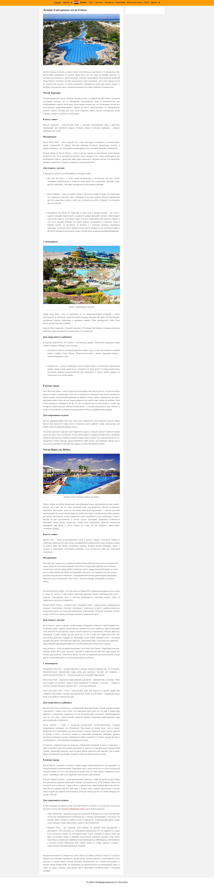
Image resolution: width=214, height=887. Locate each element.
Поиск (146, 2)
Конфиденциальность (106, 882)
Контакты (123, 882)
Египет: (83, 2)
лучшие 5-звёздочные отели (73, 809)
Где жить (99, 2)
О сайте (90, 882)
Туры (91, 2)
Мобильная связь (134, 2)
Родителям (120, 2)
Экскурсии (109, 2)
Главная (57, 2)
